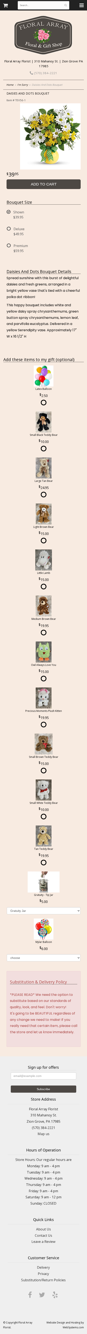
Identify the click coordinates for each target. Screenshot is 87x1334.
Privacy (43, 1273)
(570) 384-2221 (45, 73)
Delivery (43, 1267)
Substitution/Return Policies (43, 1280)
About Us (43, 1229)
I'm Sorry (22, 85)
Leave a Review (43, 1241)
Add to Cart (44, 184)
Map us (43, 1134)
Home (10, 85)
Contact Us (43, 1235)
